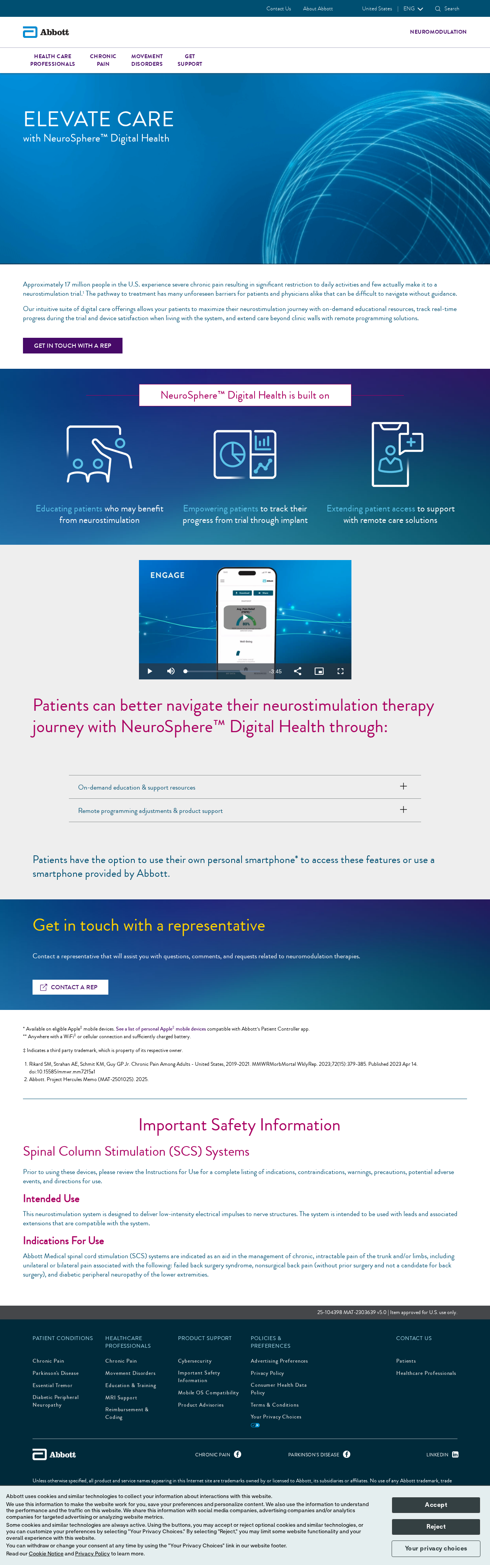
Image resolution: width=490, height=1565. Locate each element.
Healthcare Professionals (426, 1373)
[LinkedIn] (453, 1456)
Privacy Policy (267, 1373)
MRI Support (121, 1398)
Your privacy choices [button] (436, 1548)
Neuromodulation (438, 32)
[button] (438, 8)
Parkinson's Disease (56, 1373)
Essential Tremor (53, 1385)
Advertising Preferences (279, 1361)
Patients (406, 1361)
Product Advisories (201, 1405)
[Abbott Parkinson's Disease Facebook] (344, 1456)
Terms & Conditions (275, 1405)
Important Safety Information (199, 1376)
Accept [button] (436, 1505)
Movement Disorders (130, 1373)
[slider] (223, 671)
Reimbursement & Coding (127, 1413)
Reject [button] (436, 1527)
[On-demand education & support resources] (403, 786)
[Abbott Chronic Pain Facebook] (235, 1456)
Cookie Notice (46, 1554)
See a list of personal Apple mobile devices (161, 1029)
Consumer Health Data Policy (279, 1389)
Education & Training (130, 1385)
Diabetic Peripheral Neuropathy (56, 1401)
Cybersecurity (194, 1361)
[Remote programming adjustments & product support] (403, 810)
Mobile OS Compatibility (208, 1393)
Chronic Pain (48, 1361)
